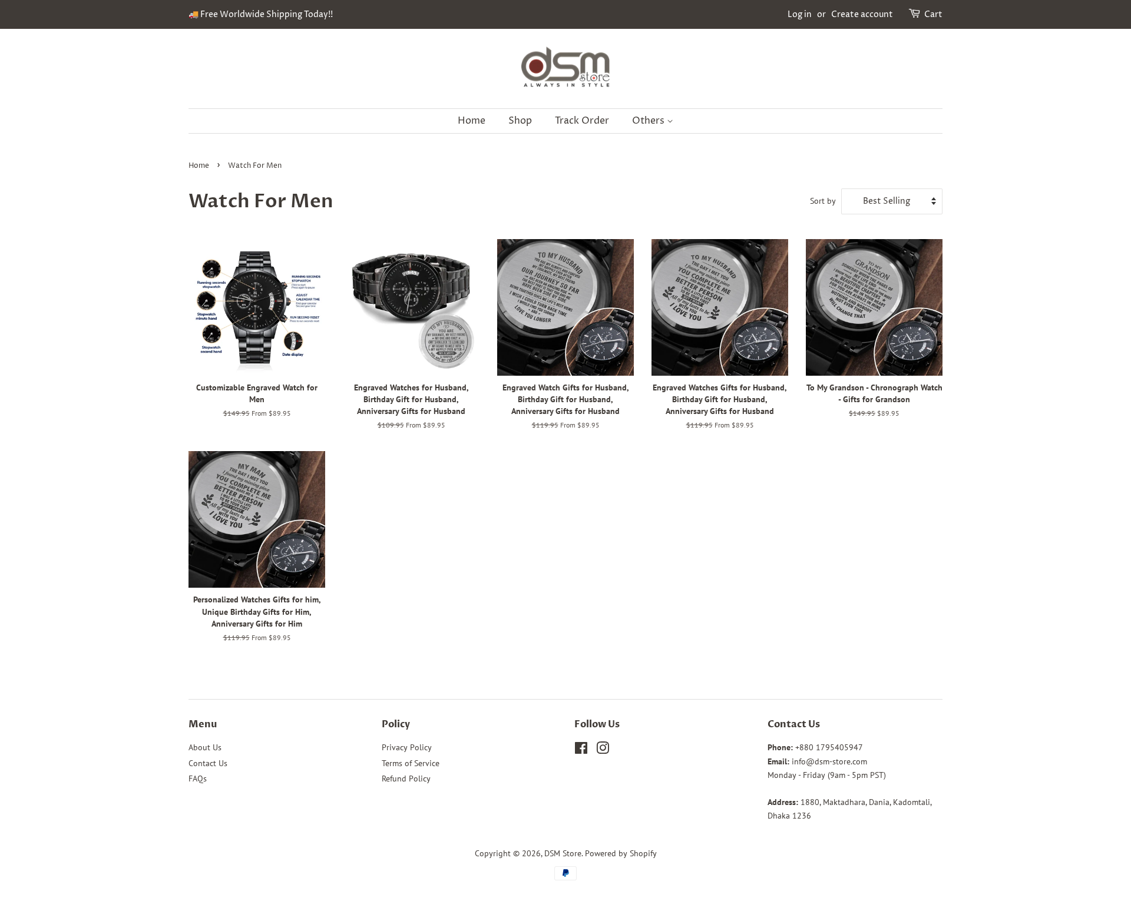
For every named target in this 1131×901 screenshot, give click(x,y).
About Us (204, 747)
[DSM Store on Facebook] (581, 750)
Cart (933, 14)
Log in (800, 14)
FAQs (197, 778)
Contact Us (207, 763)
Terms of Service (410, 763)
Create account (862, 14)
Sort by (823, 200)
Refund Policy (406, 778)
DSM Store (562, 853)
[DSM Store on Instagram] (602, 750)
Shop (520, 120)
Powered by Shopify (621, 853)
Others (649, 120)
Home (471, 120)
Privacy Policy (407, 747)
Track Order (582, 120)
